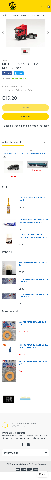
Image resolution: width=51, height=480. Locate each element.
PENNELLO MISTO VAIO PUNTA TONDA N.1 (33, 295)
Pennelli (7, 252)
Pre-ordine (25, 116)
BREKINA (30, 150)
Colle (5, 187)
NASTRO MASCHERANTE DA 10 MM (33, 362)
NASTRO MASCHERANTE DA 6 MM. (32, 323)
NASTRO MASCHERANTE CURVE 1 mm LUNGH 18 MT (33, 346)
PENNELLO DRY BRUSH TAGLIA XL (33, 263)
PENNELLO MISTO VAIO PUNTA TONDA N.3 (33, 280)
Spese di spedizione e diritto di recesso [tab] (26, 125)
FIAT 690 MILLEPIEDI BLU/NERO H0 (37, 154)
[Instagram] (28, 444)
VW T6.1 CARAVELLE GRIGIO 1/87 (13, 154)
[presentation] (45, 142)
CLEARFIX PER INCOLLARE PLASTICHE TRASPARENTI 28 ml (33, 235)
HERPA (4, 61)
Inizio (4, 15)
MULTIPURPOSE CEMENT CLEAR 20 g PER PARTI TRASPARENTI (33, 221)
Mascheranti (10, 311)
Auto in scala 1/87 (24, 90)
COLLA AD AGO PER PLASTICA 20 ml (33, 198)
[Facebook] (22, 444)
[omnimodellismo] (12, 5)
